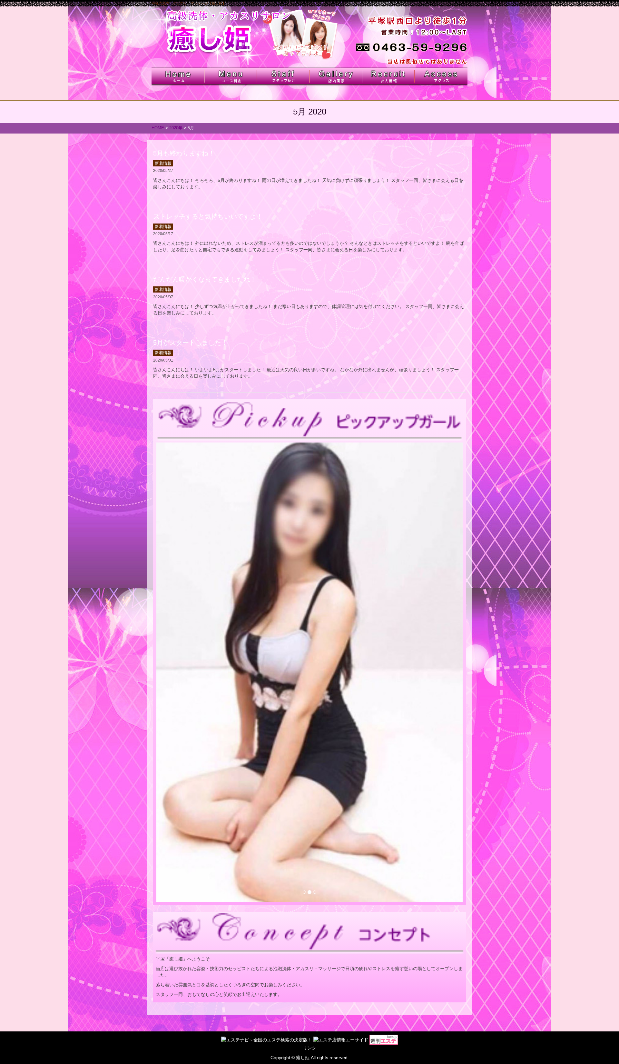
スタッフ (283, 76)
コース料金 (230, 76)
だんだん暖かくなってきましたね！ (204, 279)
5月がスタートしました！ (190, 342)
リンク (309, 1047)
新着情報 (163, 163)
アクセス (440, 76)
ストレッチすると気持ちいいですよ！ (208, 216)
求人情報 (388, 76)
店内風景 (335, 76)
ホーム (178, 76)
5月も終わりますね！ (184, 153)
